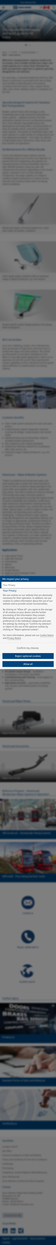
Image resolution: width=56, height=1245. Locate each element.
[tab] (28, 585)
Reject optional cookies (28, 656)
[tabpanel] (28, 615)
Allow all (28, 664)
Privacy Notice (14, 638)
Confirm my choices (28, 648)
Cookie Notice (47, 635)
